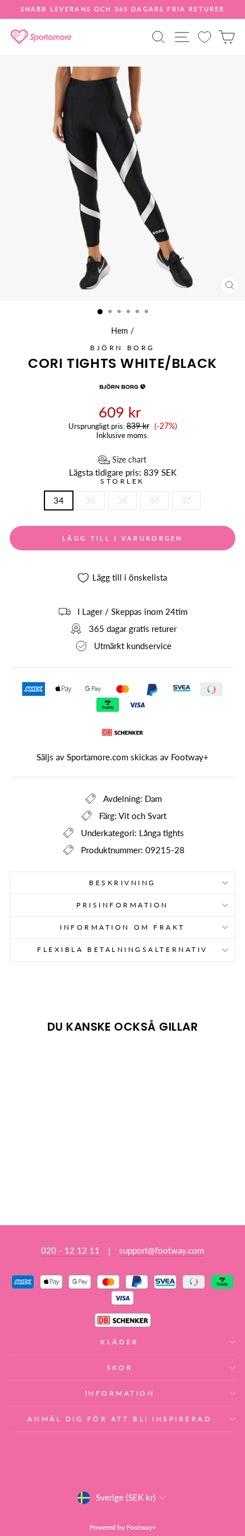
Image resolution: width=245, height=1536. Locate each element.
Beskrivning (122, 882)
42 (186, 500)
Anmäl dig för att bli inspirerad (119, 1419)
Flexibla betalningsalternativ (122, 949)
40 (154, 500)
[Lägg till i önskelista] (23, 1063)
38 (122, 500)
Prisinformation (122, 905)
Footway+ (190, 757)
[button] (122, 459)
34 (59, 500)
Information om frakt (122, 927)
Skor (120, 1367)
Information (120, 1393)
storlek (122, 481)
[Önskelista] (204, 36)
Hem (119, 330)
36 (90, 500)
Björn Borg (122, 347)
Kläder (119, 1342)
